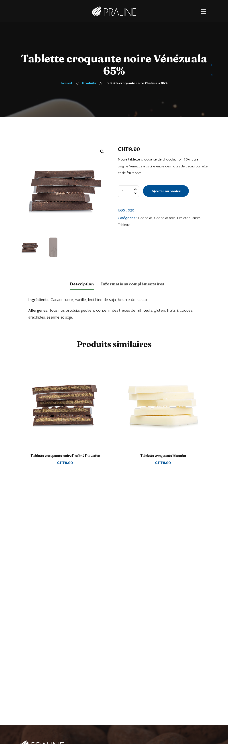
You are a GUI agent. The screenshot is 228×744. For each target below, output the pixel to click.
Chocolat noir (164, 218)
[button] (102, 152)
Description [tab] (82, 284)
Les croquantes (188, 218)
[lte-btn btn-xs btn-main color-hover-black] (65, 410)
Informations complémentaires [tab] (132, 284)
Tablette (124, 225)
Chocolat (145, 218)
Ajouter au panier (166, 191)
